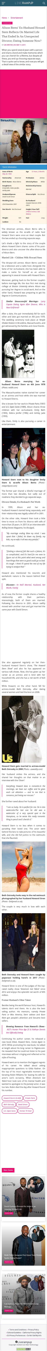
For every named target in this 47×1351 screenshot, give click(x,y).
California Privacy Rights (32, 1333)
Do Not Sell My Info (34, 1335)
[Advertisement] (23, 92)
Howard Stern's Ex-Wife (12, 1098)
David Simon (22, 1104)
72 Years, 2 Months (38, 171)
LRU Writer (8, 45)
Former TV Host (25, 1111)
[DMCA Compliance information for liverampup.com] (23, 1349)
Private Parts (30, 1098)
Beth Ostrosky (9, 1104)
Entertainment (17, 18)
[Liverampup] (24, 3)
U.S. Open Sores (10, 1111)
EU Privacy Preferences (16, 1335)
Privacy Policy (33, 1330)
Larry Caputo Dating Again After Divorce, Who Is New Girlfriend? (25, 304)
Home (4, 18)
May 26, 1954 (6, 174)
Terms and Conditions (18, 1330)
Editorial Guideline (14, 1333)
